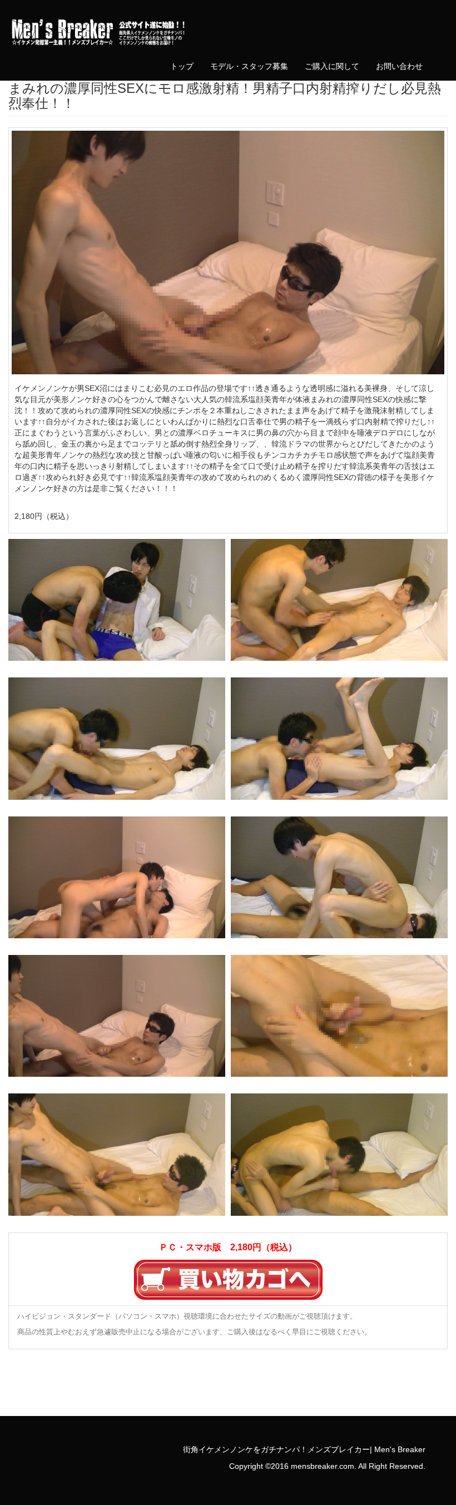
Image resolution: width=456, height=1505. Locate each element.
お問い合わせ (399, 66)
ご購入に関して (332, 66)
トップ (182, 66)
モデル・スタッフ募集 (249, 66)
